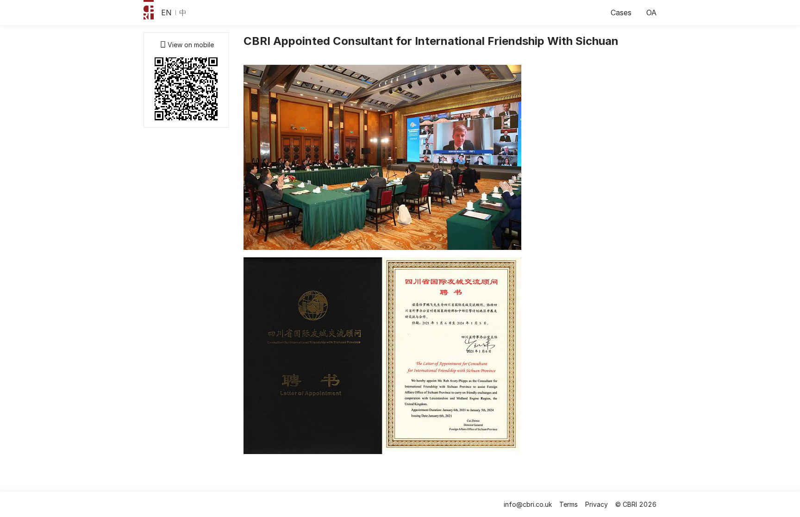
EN (166, 12)
